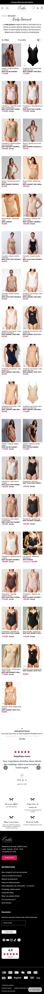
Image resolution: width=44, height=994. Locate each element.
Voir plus (22, 739)
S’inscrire (9, 932)
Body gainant (11, 16)
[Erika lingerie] (22, 7)
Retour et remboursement (11, 882)
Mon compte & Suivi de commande (14, 872)
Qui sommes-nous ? (9, 899)
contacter (9, 858)
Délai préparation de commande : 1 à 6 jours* (18, 886)
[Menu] (2, 8)
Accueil (4, 16)
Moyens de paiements (9, 879)
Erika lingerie (10, 985)
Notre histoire (6, 903)
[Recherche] (8, 8)
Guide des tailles (8, 893)
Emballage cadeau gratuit (11, 889)
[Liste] (41, 40)
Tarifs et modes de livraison (12, 876)
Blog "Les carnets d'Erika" (11, 896)
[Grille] (38, 40)
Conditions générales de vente (22, 988)
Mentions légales (7, 988)
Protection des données (8, 991)
